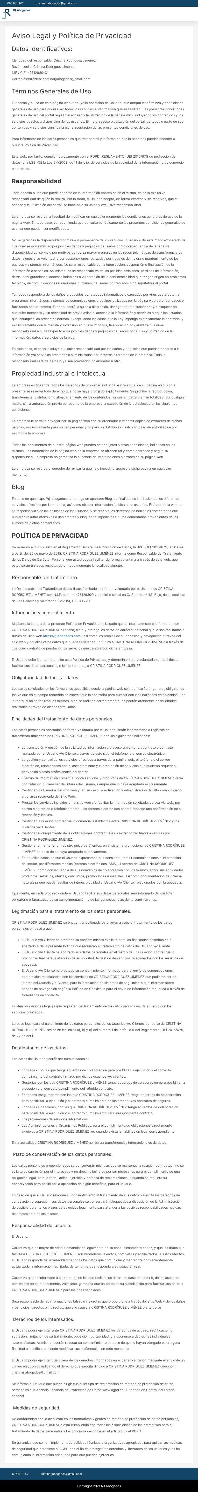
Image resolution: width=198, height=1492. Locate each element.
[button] (192, 14)
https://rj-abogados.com (62, 636)
